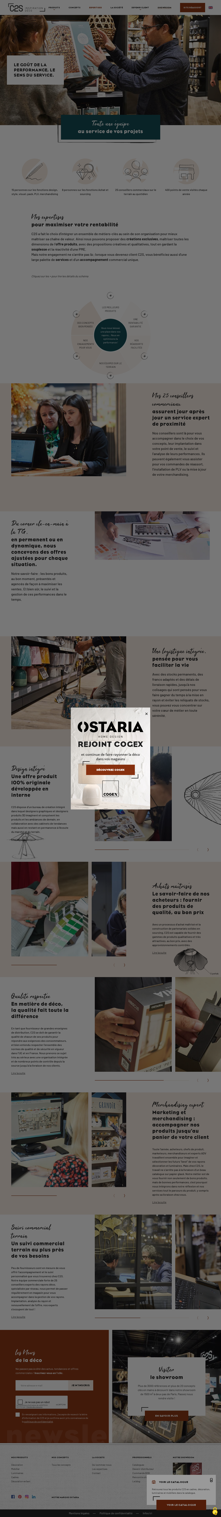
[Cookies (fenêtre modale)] (215, 1511)
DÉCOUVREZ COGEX (110, 769)
